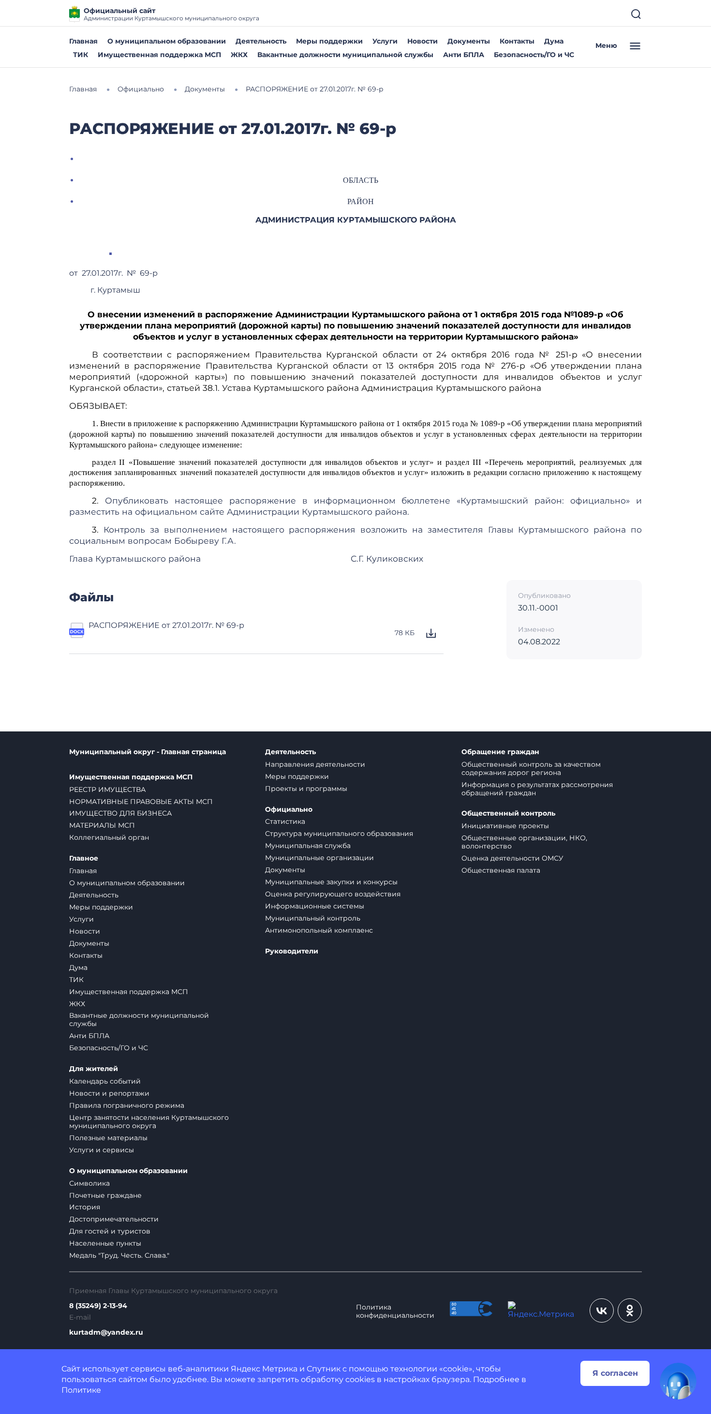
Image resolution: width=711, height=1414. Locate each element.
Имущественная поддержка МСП (159, 54)
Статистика (285, 821)
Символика (89, 1183)
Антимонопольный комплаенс (319, 930)
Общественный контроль (508, 813)
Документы (468, 41)
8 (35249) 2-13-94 (98, 1306)
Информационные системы (314, 906)
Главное (83, 858)
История (84, 1207)
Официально (288, 809)
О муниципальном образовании (166, 41)
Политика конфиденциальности (395, 1311)
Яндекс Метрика (264, 1368)
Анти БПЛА (463, 54)
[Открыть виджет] (678, 1381)
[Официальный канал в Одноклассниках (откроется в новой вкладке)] (630, 1310)
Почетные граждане (105, 1195)
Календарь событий (105, 1081)
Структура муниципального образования (339, 833)
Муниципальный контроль (312, 918)
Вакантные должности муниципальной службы (345, 54)
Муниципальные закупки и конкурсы (331, 882)
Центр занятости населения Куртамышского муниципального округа (149, 1121)
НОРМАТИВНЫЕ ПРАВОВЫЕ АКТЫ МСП (141, 801)
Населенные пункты (105, 1243)
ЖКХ (239, 54)
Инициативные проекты (505, 825)
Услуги (385, 41)
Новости (422, 41)
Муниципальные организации (319, 857)
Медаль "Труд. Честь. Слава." (119, 1255)
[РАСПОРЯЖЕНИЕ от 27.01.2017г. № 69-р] (77, 633)
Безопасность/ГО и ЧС (534, 54)
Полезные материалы (108, 1137)
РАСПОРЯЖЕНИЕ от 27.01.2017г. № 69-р (166, 625)
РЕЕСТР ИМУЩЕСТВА (107, 789)
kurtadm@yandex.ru (106, 1332)
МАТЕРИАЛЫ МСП (102, 825)
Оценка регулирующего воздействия (332, 894)
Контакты (517, 41)
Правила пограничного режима (126, 1105)
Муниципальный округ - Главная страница (147, 752)
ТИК (80, 54)
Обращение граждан (500, 752)
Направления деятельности (315, 764)
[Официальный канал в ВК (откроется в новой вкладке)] (602, 1310)
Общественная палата (500, 870)
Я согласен (615, 1373)
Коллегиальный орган (109, 837)
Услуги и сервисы (101, 1150)
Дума (553, 41)
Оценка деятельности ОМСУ (512, 858)
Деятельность (261, 41)
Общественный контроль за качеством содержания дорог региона (531, 768)
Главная (83, 41)
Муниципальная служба (308, 845)
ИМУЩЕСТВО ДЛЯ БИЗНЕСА (120, 813)
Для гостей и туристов (109, 1231)
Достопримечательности (114, 1219)
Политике (81, 1390)
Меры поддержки (329, 41)
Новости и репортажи (109, 1093)
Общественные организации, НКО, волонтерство (524, 842)
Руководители (291, 951)
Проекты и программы (306, 788)
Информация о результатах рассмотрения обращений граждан (537, 788)
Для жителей (93, 1069)
